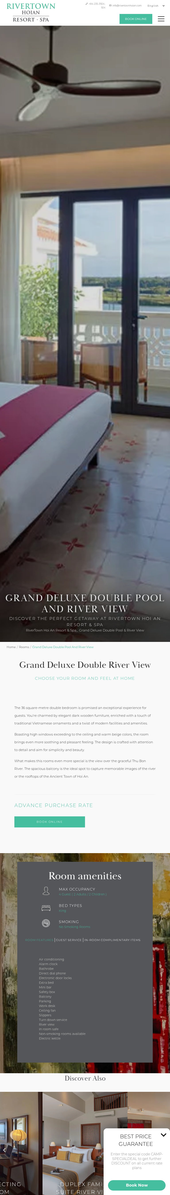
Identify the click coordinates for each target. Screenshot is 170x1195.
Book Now (137, 1185)
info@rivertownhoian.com (127, 5)
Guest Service (69, 940)
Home (11, 647)
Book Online (50, 821)
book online (136, 19)
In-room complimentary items (112, 940)
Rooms (24, 647)
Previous (2, 1148)
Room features (39, 940)
